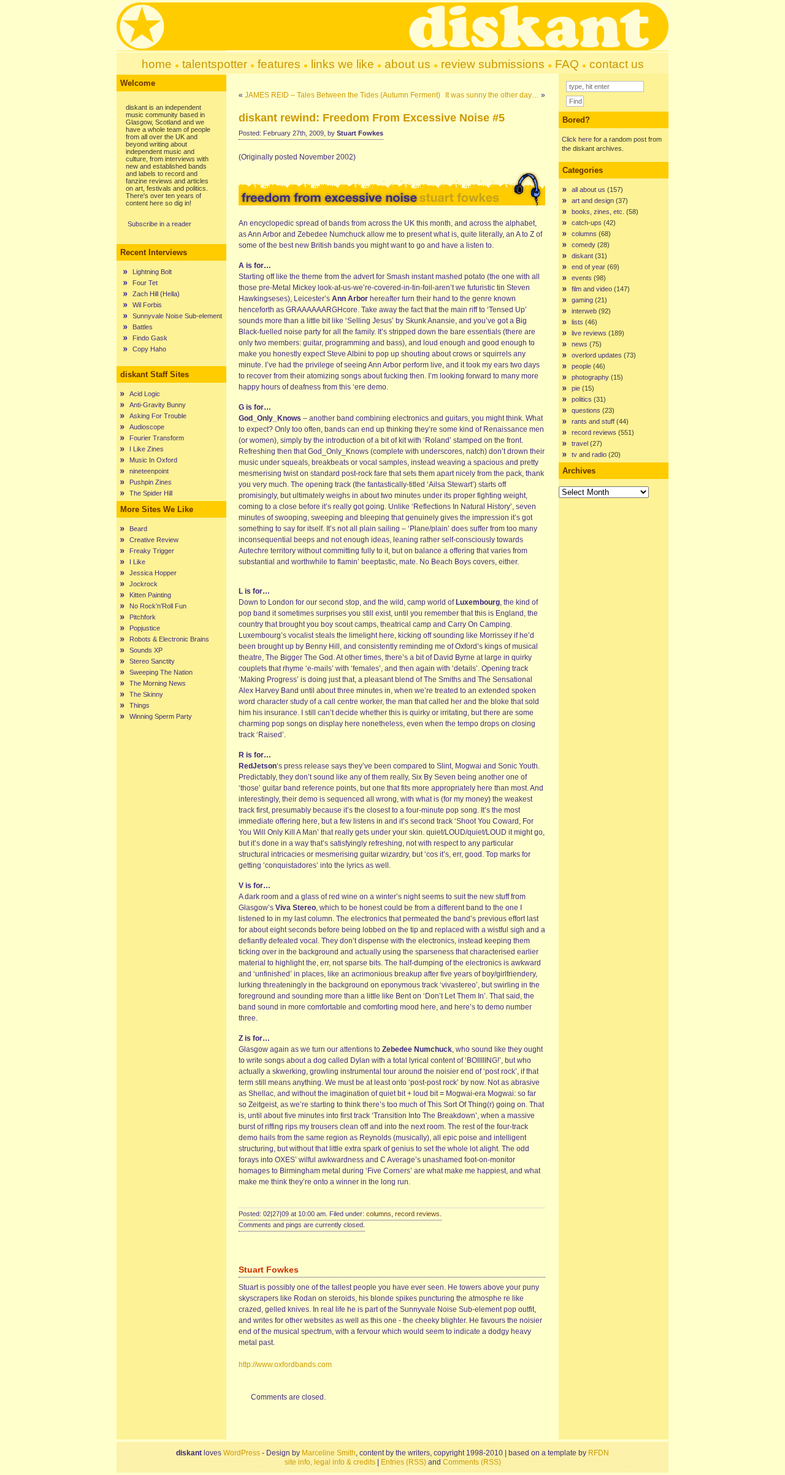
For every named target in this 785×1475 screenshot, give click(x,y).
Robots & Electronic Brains (169, 639)
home (157, 64)
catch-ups (587, 222)
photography (590, 377)
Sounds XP (146, 650)
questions (586, 410)
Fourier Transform (156, 438)
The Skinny (146, 694)
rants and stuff (593, 421)
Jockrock (143, 584)
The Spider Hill (150, 493)
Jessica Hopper (153, 573)
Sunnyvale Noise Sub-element (177, 316)
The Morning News (157, 683)
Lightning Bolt (152, 271)
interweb (584, 311)
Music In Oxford (153, 460)
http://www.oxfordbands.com (285, 1364)
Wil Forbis (147, 304)
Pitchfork (142, 617)
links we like (342, 64)
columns (378, 1213)
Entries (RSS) (403, 1462)
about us (408, 64)
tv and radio (589, 454)
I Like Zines (146, 449)
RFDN (598, 1453)
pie (576, 388)
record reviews (417, 1213)
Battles (142, 327)
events (582, 278)
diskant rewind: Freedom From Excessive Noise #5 (372, 118)
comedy (583, 244)
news (580, 344)
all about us (588, 189)
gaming (582, 300)
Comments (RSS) (472, 1462)
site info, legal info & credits (330, 1462)
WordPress (241, 1453)
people (581, 366)
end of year (588, 266)
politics (582, 399)
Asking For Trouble (157, 416)
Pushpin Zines (150, 482)
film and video (592, 289)
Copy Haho (149, 349)
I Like (137, 561)
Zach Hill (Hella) (156, 293)
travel (580, 443)
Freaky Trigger (151, 550)
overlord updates (597, 355)
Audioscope (146, 427)
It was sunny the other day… (492, 95)
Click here (577, 139)
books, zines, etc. (598, 211)
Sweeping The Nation (161, 672)
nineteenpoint (149, 471)
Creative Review (153, 539)
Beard (138, 528)
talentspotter (214, 64)
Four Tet (145, 282)
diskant (582, 255)
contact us (616, 64)
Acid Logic (144, 393)
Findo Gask (149, 338)
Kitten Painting (150, 595)
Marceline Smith (329, 1453)
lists (577, 322)
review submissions (493, 64)
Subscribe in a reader (159, 224)
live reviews (589, 333)
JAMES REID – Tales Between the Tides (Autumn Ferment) (342, 95)
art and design (593, 200)
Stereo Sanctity (152, 661)
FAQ (567, 64)
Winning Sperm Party (160, 716)
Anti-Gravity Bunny (157, 404)
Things (139, 705)
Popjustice (144, 628)
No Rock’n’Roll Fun (157, 606)
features (279, 64)
